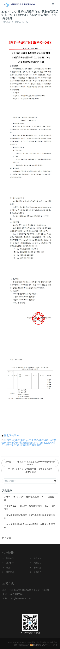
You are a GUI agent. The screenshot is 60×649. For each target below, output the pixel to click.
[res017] (19, 3)
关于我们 (37, 572)
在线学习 (37, 558)
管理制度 (10, 563)
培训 (8, 567)
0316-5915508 (15, 594)
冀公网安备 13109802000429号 (45, 645)
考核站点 (37, 563)
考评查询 (10, 572)
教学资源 (37, 567)
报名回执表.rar (12, 435)
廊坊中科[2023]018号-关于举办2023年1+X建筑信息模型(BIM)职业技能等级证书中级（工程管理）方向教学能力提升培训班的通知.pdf (29, 442)
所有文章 (6, 537)
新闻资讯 (10, 558)
